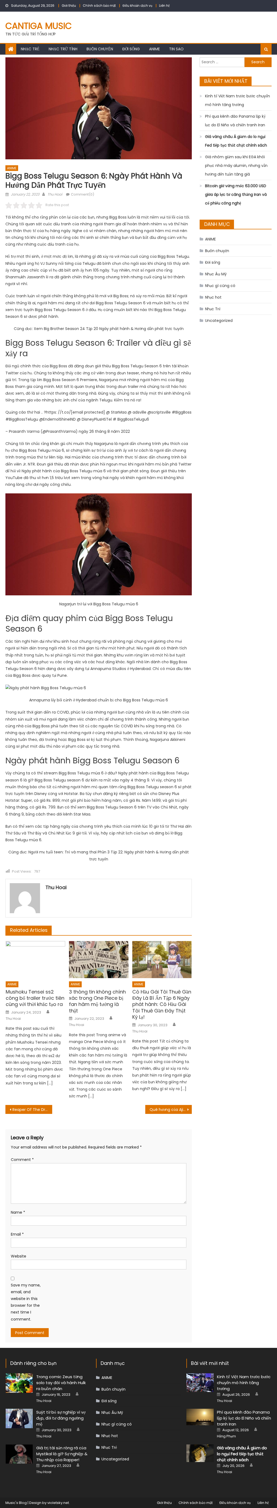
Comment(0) (82, 194)
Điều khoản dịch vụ (137, 5)
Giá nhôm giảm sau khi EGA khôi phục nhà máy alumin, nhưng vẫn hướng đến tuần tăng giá (236, 165)
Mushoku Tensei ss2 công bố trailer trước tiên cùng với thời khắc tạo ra (35, 998)
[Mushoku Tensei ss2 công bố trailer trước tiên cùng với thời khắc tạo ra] (35, 959)
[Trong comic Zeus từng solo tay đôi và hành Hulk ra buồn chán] (19, 1383)
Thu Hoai (54, 194)
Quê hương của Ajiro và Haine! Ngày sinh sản (171, 1109)
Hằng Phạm (226, 1436)
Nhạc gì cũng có (220, 285)
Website (18, 1256)
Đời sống (131, 49)
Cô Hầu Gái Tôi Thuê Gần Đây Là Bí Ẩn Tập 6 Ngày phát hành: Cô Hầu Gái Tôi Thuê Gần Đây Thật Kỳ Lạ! (161, 1004)
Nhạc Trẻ (30, 49)
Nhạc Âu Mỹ (216, 274)
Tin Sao (176, 49)
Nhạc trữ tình (63, 49)
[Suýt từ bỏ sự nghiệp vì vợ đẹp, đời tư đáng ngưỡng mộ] (19, 1418)
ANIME (154, 49)
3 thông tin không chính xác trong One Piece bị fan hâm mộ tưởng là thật (97, 1001)
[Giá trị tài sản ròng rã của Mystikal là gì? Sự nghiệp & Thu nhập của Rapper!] (19, 1454)
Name (18, 1212)
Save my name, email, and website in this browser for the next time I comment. (26, 1302)
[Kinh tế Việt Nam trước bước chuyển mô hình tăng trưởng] (200, 1382)
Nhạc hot (213, 297)
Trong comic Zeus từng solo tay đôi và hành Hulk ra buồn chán (61, 1382)
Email (17, 1234)
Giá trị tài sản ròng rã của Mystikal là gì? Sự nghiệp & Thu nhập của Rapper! (61, 1454)
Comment (22, 1159)
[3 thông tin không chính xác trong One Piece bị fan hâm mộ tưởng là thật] (98, 959)
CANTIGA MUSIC (38, 26)
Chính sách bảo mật (99, 5)
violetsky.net (58, 1502)
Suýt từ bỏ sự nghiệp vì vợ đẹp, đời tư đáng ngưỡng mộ (60, 1418)
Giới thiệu (69, 5)
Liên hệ (164, 5)
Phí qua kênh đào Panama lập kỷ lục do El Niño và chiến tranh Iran (235, 121)
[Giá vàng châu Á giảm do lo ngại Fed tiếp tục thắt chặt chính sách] (200, 1453)
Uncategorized (219, 320)
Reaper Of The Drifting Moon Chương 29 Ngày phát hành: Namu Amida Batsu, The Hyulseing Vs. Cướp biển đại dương (32, 1109)
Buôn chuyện (100, 49)
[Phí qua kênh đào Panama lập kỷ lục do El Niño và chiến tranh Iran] (200, 1417)
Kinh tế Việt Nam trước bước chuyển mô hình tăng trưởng (237, 100)
